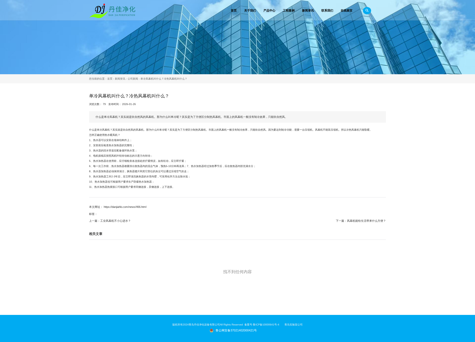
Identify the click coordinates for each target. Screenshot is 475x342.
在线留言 (347, 10)
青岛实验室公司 (293, 324)
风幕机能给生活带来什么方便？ (366, 220)
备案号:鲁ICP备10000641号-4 (264, 324)
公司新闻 (133, 78)
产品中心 (269, 10)
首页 (234, 10)
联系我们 (327, 10)
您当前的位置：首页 (101, 78)
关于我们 (250, 10)
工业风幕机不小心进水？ (115, 220)
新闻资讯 (308, 10)
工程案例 (289, 10)
